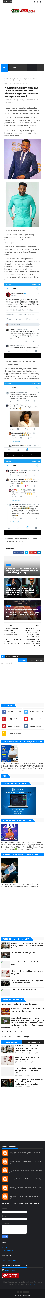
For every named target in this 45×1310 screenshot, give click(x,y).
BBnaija (12, 79)
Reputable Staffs (33, 1042)
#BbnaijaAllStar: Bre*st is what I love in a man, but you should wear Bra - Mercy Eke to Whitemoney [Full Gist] (22, 570)
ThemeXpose (26, 1296)
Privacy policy (7, 1250)
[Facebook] (18, 1292)
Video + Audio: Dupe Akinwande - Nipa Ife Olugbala (27, 972)
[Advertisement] (22, 39)
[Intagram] (21, 1292)
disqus (30, 660)
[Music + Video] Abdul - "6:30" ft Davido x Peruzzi (27, 963)
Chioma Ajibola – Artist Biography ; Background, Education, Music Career (28, 1070)
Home (6, 79)
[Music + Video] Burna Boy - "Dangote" (16, 1036)
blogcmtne (14, 1151)
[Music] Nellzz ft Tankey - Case (23, 952)
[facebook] (31, 2)
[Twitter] (24, 1292)
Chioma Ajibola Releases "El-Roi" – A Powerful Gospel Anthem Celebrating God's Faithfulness (29, 1081)
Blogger (33, 1284)
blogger (23, 660)
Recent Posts (11, 1042)
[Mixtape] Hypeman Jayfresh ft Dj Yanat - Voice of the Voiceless (27, 981)
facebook (39, 660)
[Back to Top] (27, 1292)
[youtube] (37, 2)
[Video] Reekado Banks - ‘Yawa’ (23, 990)
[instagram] (40, 2)
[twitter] (34, 2)
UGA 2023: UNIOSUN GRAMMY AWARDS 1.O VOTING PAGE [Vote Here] (27, 1010)
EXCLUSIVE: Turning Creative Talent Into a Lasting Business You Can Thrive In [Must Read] (27, 945)
